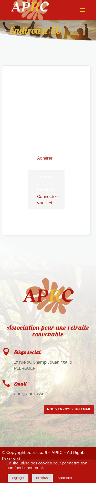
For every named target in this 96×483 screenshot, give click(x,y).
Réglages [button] (18, 478)
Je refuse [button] (42, 478)
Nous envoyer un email (69, 409)
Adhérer (44, 158)
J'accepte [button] (64, 478)
